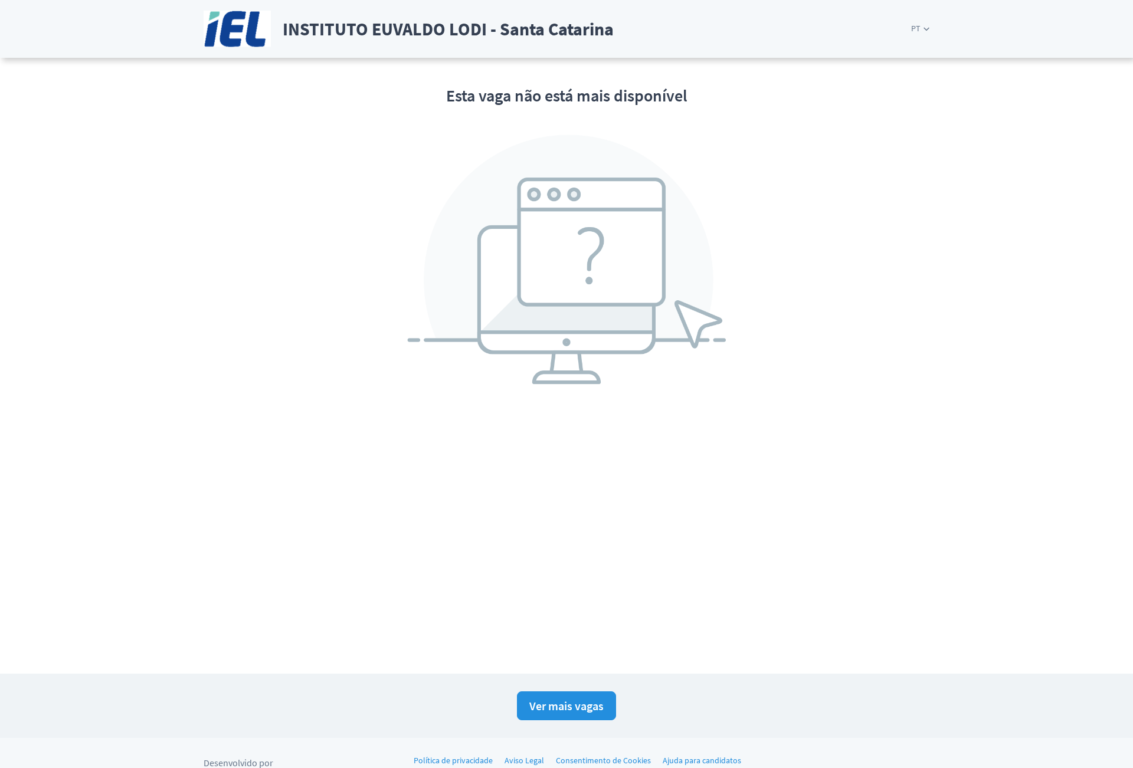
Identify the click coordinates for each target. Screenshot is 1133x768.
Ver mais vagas (566, 705)
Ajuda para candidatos (702, 760)
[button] (920, 28)
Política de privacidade (453, 760)
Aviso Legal (524, 760)
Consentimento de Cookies (603, 760)
